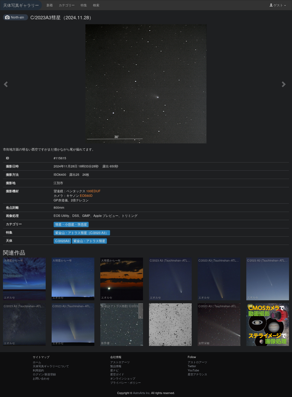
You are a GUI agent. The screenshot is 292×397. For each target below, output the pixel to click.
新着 (49, 5)
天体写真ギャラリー (21, 5)
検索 (96, 5)
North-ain (17, 17)
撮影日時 (12, 166)
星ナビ (114, 370)
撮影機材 (12, 191)
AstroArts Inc (141, 393)
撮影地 (10, 183)
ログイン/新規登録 (44, 374)
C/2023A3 (62, 241)
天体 (9, 240)
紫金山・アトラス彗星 (89, 241)
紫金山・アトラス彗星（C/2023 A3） (81, 232)
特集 (84, 5)
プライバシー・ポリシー (125, 382)
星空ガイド (117, 374)
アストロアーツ (120, 362)
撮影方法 (12, 174)
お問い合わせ (41, 378)
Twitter (192, 366)
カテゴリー (67, 5)
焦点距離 (12, 207)
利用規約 (38, 370)
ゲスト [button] (278, 5)
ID (7, 158)
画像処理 (12, 215)
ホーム (37, 362)
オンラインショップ (122, 378)
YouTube (193, 370)
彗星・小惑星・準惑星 (71, 224)
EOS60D (86, 195)
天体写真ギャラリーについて (51, 366)
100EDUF (93, 191)
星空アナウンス (197, 374)
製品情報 (115, 366)
